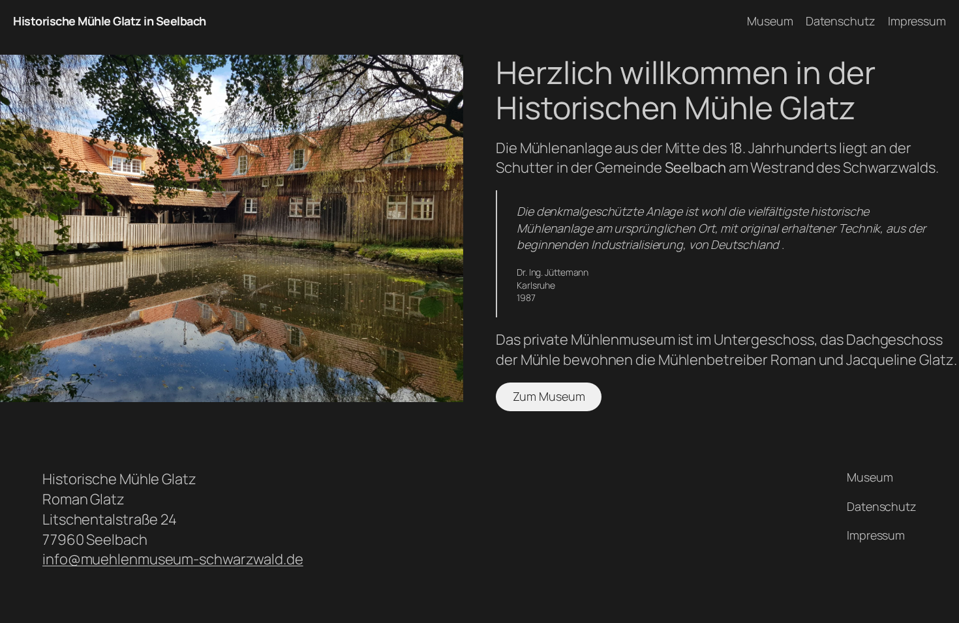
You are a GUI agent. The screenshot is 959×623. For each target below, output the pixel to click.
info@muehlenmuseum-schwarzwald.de (172, 559)
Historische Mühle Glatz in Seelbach (109, 21)
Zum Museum (549, 396)
